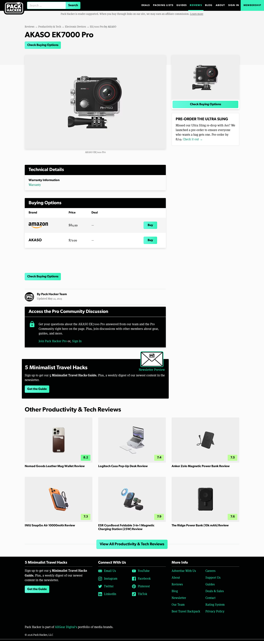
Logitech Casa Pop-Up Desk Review (123, 466)
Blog (209, 5)
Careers (210, 571)
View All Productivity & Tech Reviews (132, 544)
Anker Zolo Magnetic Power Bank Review (201, 466)
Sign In (233, 5)
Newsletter (179, 598)
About (220, 5)
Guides (181, 5)
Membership (252, 5)
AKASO (112, 26)
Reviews (196, 5)
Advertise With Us (184, 571)
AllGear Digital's (66, 627)
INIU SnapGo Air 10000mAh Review (50, 525)
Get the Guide (37, 389)
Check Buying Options (42, 45)
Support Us (213, 578)
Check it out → (193, 139)
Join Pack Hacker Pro (53, 341)
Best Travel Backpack (186, 611)
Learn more (196, 14)
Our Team (178, 605)
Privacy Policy (214, 611)
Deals (145, 5)
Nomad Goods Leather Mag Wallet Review (55, 466)
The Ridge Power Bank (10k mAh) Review (200, 525)
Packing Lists (163, 5)
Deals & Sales (214, 591)
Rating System (215, 605)
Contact (210, 598)
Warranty (35, 185)
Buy (150, 225)
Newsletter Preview (152, 370)
